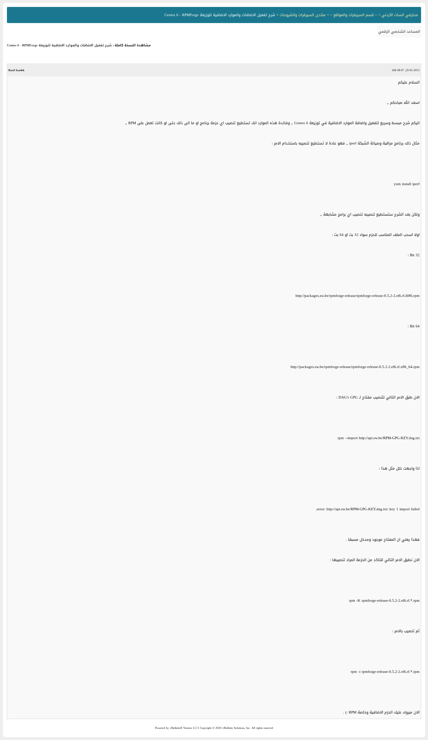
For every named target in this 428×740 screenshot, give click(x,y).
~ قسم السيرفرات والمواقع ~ (353, 14)
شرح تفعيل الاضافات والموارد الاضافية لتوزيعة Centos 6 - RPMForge (59, 45)
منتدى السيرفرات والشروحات (303, 14)
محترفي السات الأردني (399, 14)
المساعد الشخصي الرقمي (399, 31)
